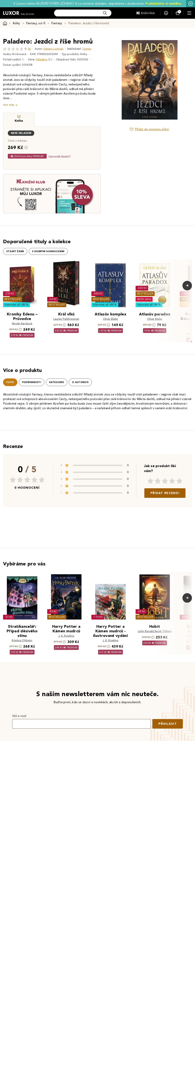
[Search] (105, 13)
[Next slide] (182, 80)
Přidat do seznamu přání (152, 129)
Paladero (42, 59)
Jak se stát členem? (59, 156)
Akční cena (144, 299)
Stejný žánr (15, 251)
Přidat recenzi (164, 493)
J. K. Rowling (66, 635)
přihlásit (167, 724)
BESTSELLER (13, 299)
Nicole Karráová (22, 323)
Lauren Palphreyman (66, 319)
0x (29, 48)
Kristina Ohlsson (22, 640)
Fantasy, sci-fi (36, 23)
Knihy (16, 23)
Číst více (8, 105)
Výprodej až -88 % (16, 304)
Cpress (86, 48)
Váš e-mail (19, 716)
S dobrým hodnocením (48, 251)
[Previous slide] (116, 80)
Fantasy (56, 23)
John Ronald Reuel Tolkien (155, 631)
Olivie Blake (110, 319)
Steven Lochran (53, 48)
